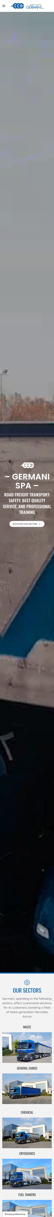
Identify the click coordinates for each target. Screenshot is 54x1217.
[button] (3, 6)
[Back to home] (27, 6)
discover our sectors (25, 524)
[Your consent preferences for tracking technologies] (15, 1214)
